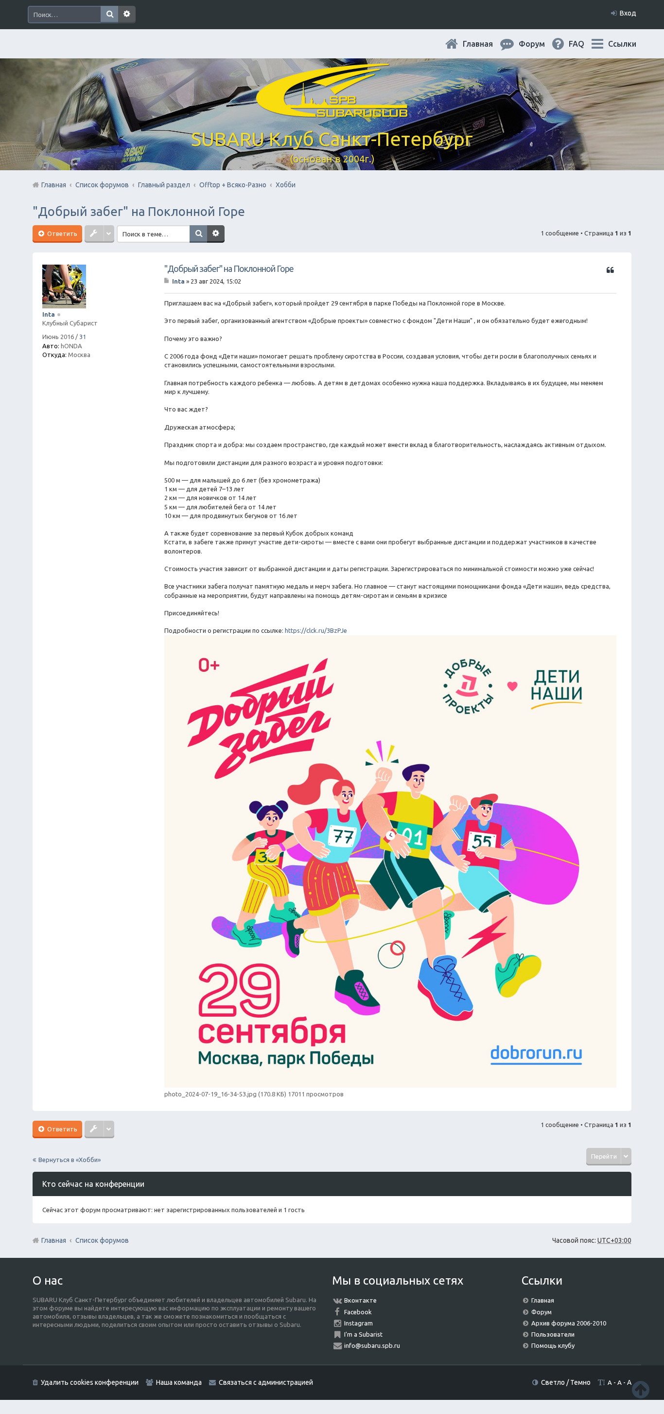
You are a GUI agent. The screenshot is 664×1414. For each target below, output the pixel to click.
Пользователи (553, 1334)
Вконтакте (360, 1300)
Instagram (358, 1323)
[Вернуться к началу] (640, 1389)
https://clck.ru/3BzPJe (316, 630)
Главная (486, 43)
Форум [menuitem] (539, 43)
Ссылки (622, 43)
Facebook (358, 1311)
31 (82, 336)
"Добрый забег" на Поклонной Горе (139, 211)
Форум (541, 1311)
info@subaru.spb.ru (372, 1345)
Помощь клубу (553, 1345)
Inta (48, 314)
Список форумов (102, 1240)
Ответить (61, 233)
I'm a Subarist (363, 1334)
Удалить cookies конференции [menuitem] (90, 1382)
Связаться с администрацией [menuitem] (266, 1382)
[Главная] (332, 112)
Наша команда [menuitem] (179, 1382)
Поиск (109, 14)
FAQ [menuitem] (584, 43)
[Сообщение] (167, 281)
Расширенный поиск (127, 14)
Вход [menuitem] (628, 13)
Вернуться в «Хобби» (69, 1159)
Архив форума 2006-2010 (568, 1323)
